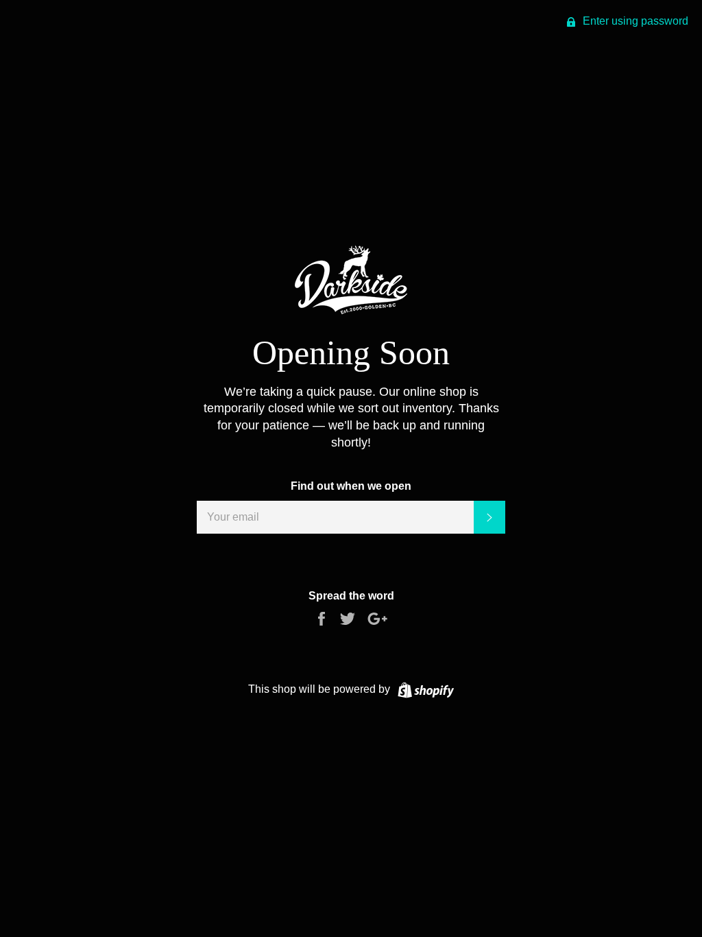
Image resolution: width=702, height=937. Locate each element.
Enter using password (634, 21)
